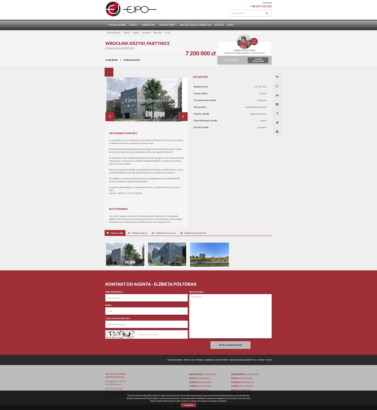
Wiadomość (196, 292)
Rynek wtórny (221, 360)
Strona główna (117, 25)
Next (183, 116)
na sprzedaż (245, 374)
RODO (230, 25)
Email (108, 305)
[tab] (109, 72)
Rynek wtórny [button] (167, 25)
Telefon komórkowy (117, 318)
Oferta (187, 360)
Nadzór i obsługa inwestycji (195, 25)
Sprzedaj (200, 360)
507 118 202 (232, 60)
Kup (193, 360)
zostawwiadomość (258, 60)
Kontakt (219, 25)
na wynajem (202, 374)
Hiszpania (209, 360)
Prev (109, 116)
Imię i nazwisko (114, 292)
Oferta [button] (133, 25)
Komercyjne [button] (148, 25)
